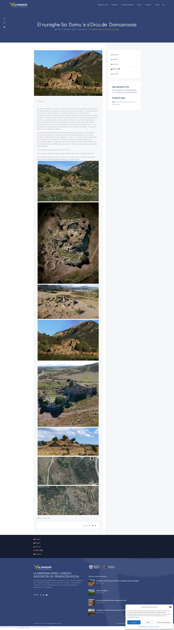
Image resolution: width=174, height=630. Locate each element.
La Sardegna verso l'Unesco (54, 623)
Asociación (115, 5)
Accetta (134, 622)
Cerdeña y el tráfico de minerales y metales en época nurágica (117, 581)
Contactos (148, 5)
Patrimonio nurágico (127, 5)
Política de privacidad (154, 626)
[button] (170, 607)
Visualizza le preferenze (163, 622)
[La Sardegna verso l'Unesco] (18, 4)
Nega (148, 622)
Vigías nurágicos (102, 590)
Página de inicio (103, 5)
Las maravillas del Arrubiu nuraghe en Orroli (111, 600)
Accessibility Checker (23, 627)
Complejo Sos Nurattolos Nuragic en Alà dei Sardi (113, 610)
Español (157, 5)
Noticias (139, 5)
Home (59, 29)
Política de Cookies (143, 626)
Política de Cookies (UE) (122, 623)
